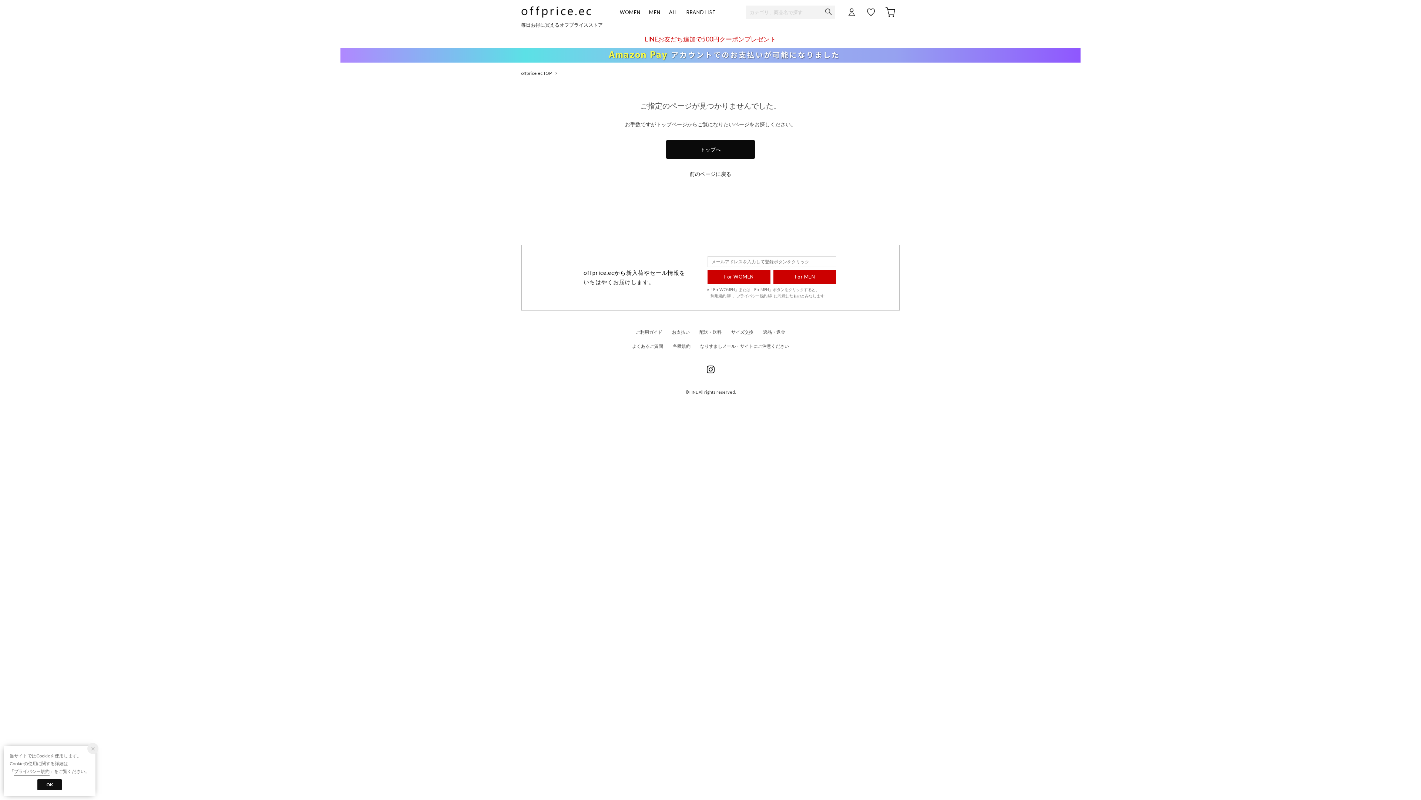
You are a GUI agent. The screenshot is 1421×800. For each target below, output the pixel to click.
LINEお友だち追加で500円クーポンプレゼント (710, 39)
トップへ (710, 149)
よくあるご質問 (647, 346)
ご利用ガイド (649, 332)
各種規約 (682, 346)
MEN (654, 12)
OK (49, 784)
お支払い (681, 332)
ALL (673, 12)
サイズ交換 (742, 332)
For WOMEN (739, 277)
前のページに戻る (710, 174)
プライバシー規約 (751, 295)
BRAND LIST (701, 12)
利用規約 (718, 295)
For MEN (805, 277)
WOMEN (630, 12)
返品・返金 (774, 332)
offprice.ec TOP (536, 73)
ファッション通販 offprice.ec (556, 12)
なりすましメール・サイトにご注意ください (744, 346)
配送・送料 (710, 332)
